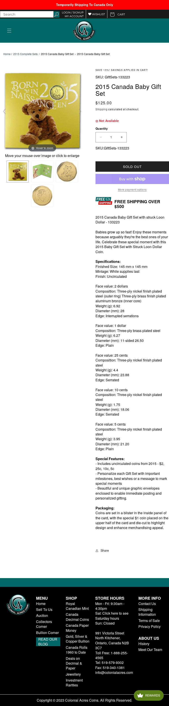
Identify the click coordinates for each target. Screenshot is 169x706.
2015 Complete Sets (25, 54)
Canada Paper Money (77, 628)
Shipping (102, 109)
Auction (42, 615)
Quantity (102, 128)
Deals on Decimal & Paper (74, 663)
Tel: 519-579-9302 (109, 662)
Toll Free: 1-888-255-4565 (111, 655)
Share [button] (105, 550)
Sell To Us (44, 609)
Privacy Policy (149, 626)
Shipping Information (147, 612)
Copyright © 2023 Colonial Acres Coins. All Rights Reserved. (84, 700)
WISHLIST (98, 14)
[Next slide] (80, 111)
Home (7, 54)
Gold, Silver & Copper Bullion (77, 639)
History (143, 643)
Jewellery (73, 674)
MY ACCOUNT (74, 16)
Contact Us (147, 603)
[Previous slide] (4, 111)
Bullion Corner (47, 632)
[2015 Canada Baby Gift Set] (18, 171)
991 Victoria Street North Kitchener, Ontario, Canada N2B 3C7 (112, 640)
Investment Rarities (74, 683)
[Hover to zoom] (42, 110)
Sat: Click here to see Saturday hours (112, 616)
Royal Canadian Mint (77, 606)
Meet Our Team (150, 649)
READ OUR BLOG (47, 641)
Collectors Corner (44, 624)
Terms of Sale (149, 620)
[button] (9, 30)
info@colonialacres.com (114, 672)
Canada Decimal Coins (77, 617)
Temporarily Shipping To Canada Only (84, 4)
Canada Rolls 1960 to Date (76, 650)
